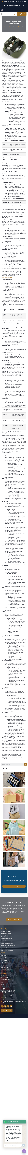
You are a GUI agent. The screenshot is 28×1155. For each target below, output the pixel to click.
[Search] (25, 764)
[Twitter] (5, 1006)
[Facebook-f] (2, 1006)
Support (3, 952)
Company (3, 973)
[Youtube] (11, 1006)
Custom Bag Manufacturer (7, 929)
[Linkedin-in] (8, 1006)
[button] (14, 13)
